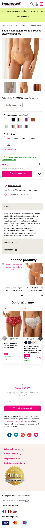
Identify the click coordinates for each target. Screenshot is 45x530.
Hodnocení (10, 250)
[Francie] (5, 511)
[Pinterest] (22, 435)
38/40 (8, 138)
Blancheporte (33, 98)
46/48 (24, 138)
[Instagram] (15, 435)
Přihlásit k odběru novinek (22, 408)
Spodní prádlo (20, 25)
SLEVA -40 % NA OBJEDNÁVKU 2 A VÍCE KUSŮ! (22, 11)
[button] (4, 338)
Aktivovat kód (22, 17)
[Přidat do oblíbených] (39, 174)
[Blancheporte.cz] (11, 4)
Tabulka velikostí (10, 149)
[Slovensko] (15, 511)
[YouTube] (29, 435)
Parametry (8, 243)
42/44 (16, 138)
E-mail (8, 401)
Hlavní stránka (7, 25)
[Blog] (35, 435)
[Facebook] (9, 435)
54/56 (8, 145)
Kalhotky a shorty (34, 25)
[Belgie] (10, 511)
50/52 (33, 138)
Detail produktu (19, 361)
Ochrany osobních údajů (14, 421)
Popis (6, 206)
